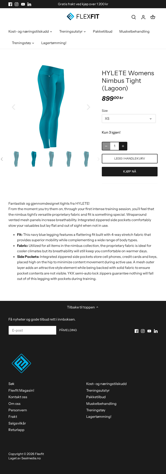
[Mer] (123, 146)
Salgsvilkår (17, 423)
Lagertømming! (98, 416)
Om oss (14, 403)
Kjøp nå (129, 171)
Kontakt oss (17, 397)
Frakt (12, 416)
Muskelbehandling (101, 403)
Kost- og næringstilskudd (106, 383)
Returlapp (16, 430)
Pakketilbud (96, 397)
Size (105, 111)
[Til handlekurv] (152, 17)
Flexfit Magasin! (21, 390)
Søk (11, 383)
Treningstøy (95, 410)
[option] (51, 106)
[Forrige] (19, 107)
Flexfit (39, 454)
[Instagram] (16, 4)
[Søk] (134, 17)
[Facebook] (10, 4)
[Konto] (143, 17)
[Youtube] (23, 4)
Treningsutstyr (98, 390)
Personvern (17, 410)
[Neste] (83, 107)
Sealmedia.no (31, 458)
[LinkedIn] (29, 4)
